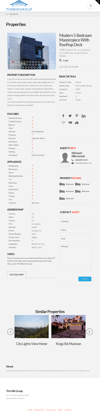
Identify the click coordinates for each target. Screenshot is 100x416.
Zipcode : (12, 227)
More (31, 326)
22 (24, 65)
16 (53, 62)
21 (22, 65)
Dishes (11, 193)
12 (42, 62)
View (11, 128)
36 (32, 68)
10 (36, 62)
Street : (12, 230)
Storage (12, 148)
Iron (10, 199)
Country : (12, 214)
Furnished (13, 155)
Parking (12, 152)
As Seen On (51, 410)
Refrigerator (14, 166)
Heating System (15, 118)
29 (44, 65)
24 (30, 65)
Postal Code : (14, 237)
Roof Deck (13, 142)
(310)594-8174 (81, 160)
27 (39, 65)
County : (12, 220)
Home (30, 410)
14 (47, 62)
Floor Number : (14, 240)
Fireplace (12, 135)
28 (42, 65)
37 (34, 68)
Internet (12, 203)
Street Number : (15, 234)
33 (23, 68)
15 (50, 62)
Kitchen (12, 131)
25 (33, 65)
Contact (68, 410)
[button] (90, 6)
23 (27, 65)
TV (10, 179)
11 (39, 62)
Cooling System (15, 121)
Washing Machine (16, 176)
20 (19, 65)
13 (44, 62)
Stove (11, 172)
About (60, 410)
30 (47, 65)
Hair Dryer (13, 183)
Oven (11, 186)
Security (12, 138)
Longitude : (13, 244)
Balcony (12, 125)
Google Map (17, 274)
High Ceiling (13, 145)
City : (11, 224)
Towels (12, 196)
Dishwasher (13, 189)
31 (50, 65)
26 (36, 65)
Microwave (13, 169)
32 (53, 65)
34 (26, 68)
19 (16, 65)
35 (29, 68)
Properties (39, 410)
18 (13, 65)
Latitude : (12, 247)
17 (10, 65)
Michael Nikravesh (78, 154)
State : (11, 217)
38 (37, 68)
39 (40, 68)
